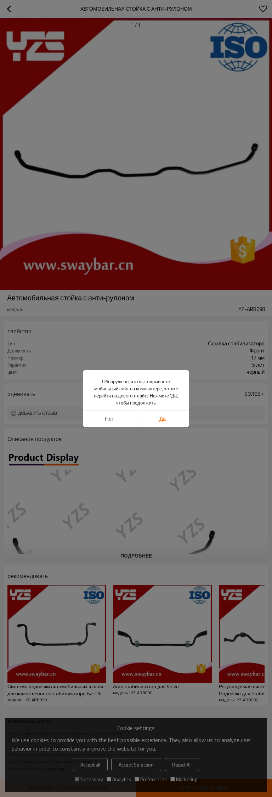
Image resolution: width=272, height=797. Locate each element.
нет (109, 419)
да (162, 419)
